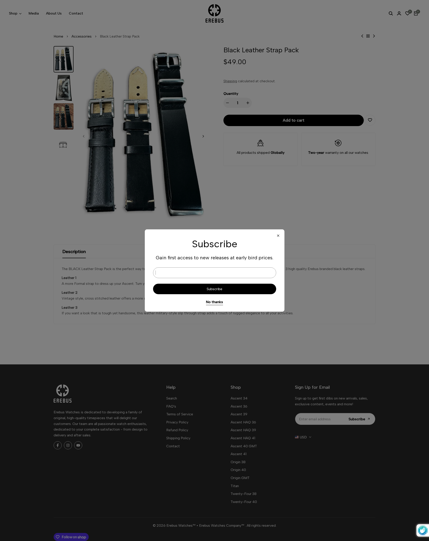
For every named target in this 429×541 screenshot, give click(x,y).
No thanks (214, 302)
